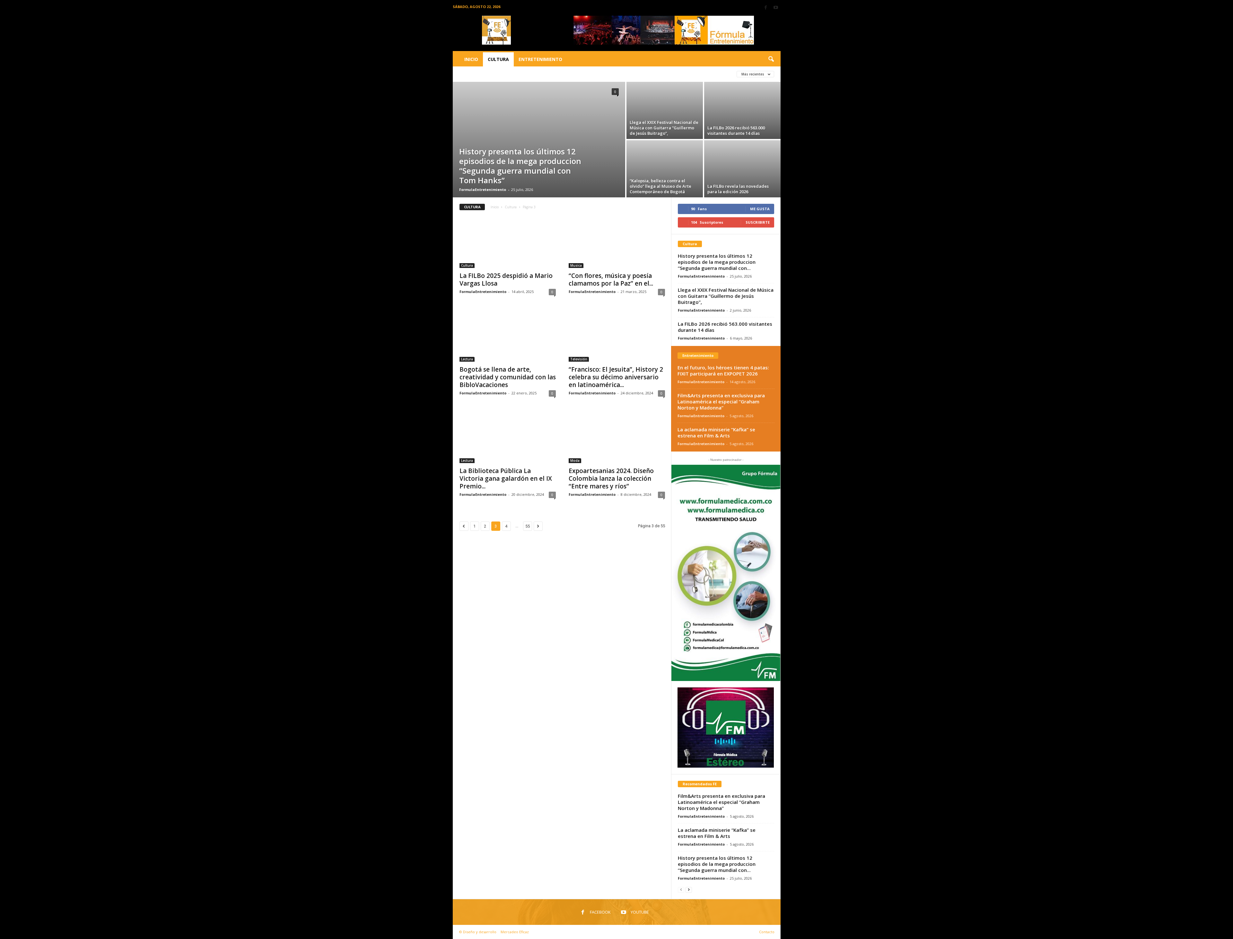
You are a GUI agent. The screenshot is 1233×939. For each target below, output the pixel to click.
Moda (575, 460)
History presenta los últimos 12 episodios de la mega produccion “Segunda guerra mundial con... (717, 262)
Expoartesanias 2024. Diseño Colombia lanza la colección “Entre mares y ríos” (611, 478)
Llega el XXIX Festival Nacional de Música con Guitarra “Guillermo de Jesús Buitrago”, (664, 127)
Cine (529, 74)
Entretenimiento (540, 59)
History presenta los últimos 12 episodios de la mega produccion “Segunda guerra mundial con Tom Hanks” (520, 165)
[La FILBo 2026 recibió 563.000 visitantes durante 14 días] (742, 110)
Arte (465, 74)
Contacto (766, 931)
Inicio (471, 59)
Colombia (577, 74)
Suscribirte (758, 222)
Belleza (487, 74)
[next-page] (689, 889)
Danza (631, 74)
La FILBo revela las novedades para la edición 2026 (738, 188)
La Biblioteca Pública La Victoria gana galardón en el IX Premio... (505, 478)
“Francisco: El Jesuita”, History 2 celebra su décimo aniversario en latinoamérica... (616, 377)
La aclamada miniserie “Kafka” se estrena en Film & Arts (716, 432)
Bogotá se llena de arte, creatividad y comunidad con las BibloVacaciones (507, 377)
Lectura (467, 359)
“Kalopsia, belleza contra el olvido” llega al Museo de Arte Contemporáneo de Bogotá (660, 186)
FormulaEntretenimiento (482, 189)
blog (510, 74)
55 (527, 526)
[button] (771, 59)
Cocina (551, 74)
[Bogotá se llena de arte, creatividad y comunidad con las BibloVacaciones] (507, 336)
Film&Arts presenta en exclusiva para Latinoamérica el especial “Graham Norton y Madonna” (721, 401)
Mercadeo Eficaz (515, 931)
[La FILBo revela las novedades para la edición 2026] (742, 168)
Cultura (498, 59)
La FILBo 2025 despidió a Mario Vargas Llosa (506, 279)
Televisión (578, 359)
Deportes (657, 74)
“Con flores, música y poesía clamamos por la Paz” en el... (611, 279)
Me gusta (760, 208)
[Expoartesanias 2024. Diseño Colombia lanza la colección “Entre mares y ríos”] (617, 437)
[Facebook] (766, 8)
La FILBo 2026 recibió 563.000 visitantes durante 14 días (736, 130)
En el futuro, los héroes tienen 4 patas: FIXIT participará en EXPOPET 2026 (723, 370)
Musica (576, 265)
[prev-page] (681, 889)
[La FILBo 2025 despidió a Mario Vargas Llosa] (507, 242)
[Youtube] (776, 8)
